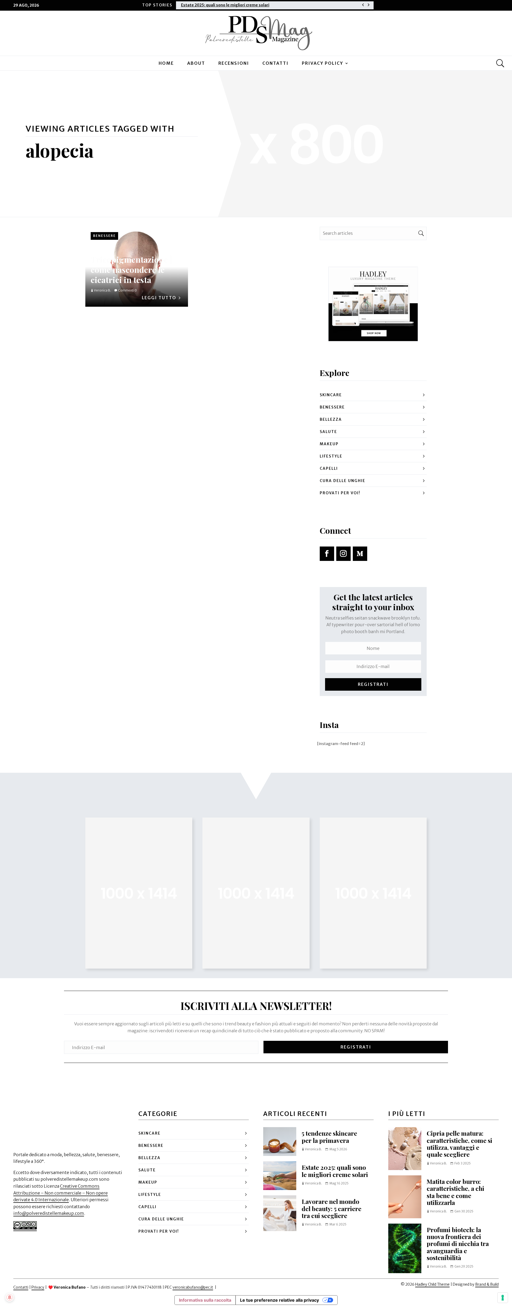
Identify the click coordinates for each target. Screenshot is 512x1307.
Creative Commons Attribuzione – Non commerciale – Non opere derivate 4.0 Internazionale (60, 1192)
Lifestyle (331, 456)
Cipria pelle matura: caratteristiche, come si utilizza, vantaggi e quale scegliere (459, 1143)
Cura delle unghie (342, 480)
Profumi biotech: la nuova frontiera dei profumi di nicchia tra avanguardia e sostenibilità (458, 1243)
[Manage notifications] (9, 1297)
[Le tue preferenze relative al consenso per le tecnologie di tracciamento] (503, 1298)
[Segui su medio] (360, 554)
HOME (166, 63)
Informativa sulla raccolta (205, 1300)
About (196, 63)
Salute (328, 431)
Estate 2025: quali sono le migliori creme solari (225, 5)
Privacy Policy (322, 63)
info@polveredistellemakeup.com (48, 1213)
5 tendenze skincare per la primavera (329, 1136)
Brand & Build (487, 1284)
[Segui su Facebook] (327, 554)
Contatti (275, 63)
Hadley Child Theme (432, 1284)
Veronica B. (102, 290)
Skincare (331, 394)
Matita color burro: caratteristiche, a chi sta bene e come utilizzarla (455, 1192)
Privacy (37, 1287)
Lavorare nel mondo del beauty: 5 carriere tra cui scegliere (331, 1208)
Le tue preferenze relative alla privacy (279, 1300)
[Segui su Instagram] (343, 554)
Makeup (329, 444)
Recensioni (233, 63)
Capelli (329, 468)
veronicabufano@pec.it (193, 1287)
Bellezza (331, 419)
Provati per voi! (340, 493)
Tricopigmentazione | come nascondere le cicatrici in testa (131, 269)
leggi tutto (159, 297)
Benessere (104, 236)
